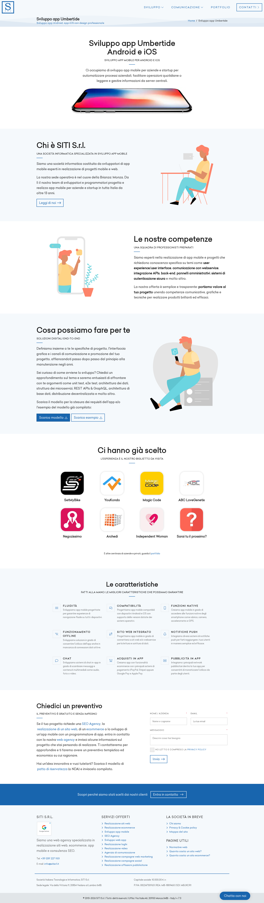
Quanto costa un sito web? (185, 851)
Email (194, 713)
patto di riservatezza (52, 769)
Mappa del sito (178, 831)
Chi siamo (175, 823)
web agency (66, 740)
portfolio (155, 553)
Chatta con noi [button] (235, 896)
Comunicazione (185, 7)
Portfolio (220, 7)
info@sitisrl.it (51, 863)
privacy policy (196, 749)
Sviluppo (152, 7)
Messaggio (157, 730)
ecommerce (95, 729)
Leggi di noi (47, 203)
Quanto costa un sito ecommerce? (189, 855)
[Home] (8, 7)
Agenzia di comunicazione (120, 852)
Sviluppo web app (115, 839)
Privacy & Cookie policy (183, 827)
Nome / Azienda (159, 713)
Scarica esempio (86, 417)
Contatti (247, 7)
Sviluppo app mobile (117, 831)
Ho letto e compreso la (180, 749)
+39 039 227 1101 (50, 858)
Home (191, 20)
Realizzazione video (116, 848)
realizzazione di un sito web (57, 729)
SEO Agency (91, 724)
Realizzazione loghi (116, 844)
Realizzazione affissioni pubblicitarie (126, 864)
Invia (156, 759)
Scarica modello (51, 417)
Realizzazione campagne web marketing (129, 856)
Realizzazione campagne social (123, 860)
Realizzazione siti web (117, 823)
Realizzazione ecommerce (120, 827)
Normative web (178, 847)
